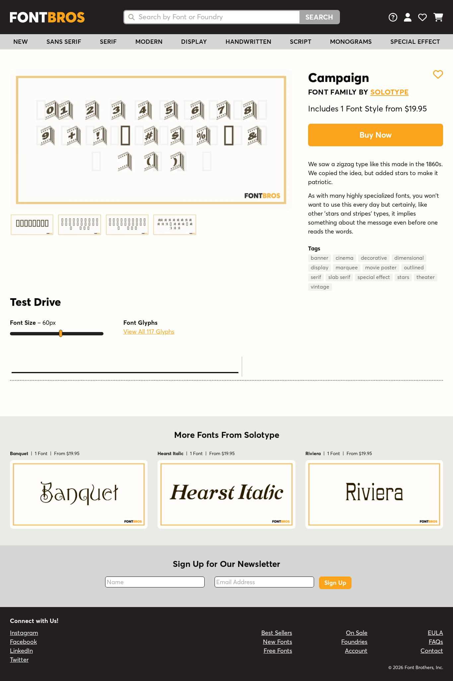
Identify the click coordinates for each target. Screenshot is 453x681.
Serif (108, 41)
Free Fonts (278, 650)
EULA (435, 633)
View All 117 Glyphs (148, 331)
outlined (414, 267)
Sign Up (335, 582)
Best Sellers (276, 633)
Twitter (19, 659)
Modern (148, 41)
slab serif (339, 277)
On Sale (356, 633)
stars (403, 277)
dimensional (409, 257)
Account (356, 650)
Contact (432, 650)
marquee (347, 267)
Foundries (354, 642)
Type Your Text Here (125, 365)
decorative (374, 257)
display (319, 267)
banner (319, 257)
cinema (345, 257)
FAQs (436, 642)
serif (316, 277)
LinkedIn (21, 650)
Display (194, 41)
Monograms (351, 41)
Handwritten (248, 41)
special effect (373, 277)
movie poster (381, 267)
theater (426, 277)
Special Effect (415, 41)
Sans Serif (63, 41)
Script (300, 41)
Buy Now (375, 135)
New (20, 41)
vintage (320, 286)
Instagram (24, 633)
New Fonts (277, 642)
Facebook (23, 642)
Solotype (389, 92)
